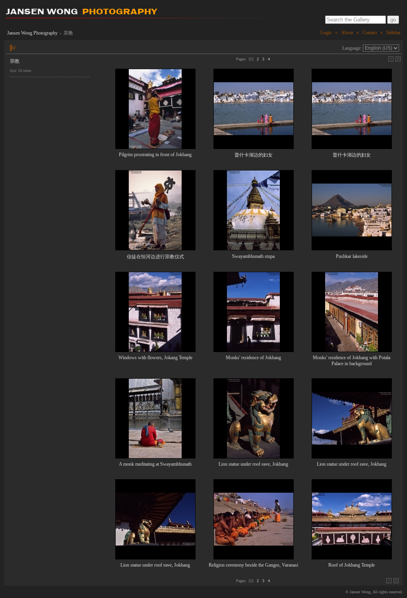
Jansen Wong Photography (32, 33)
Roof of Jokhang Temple (351, 565)
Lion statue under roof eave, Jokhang (253, 464)
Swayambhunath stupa (253, 256)
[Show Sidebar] (13, 48)
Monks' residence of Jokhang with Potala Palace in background (351, 360)
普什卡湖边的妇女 (254, 155)
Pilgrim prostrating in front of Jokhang (155, 154)
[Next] (391, 59)
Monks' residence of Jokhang (253, 357)
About (347, 32)
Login (325, 32)
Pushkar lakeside (352, 256)
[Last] (398, 59)
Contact (369, 32)
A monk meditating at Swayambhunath (155, 464)
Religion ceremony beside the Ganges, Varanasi (253, 565)
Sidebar (393, 32)
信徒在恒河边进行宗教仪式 (155, 256)
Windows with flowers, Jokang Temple (155, 357)
